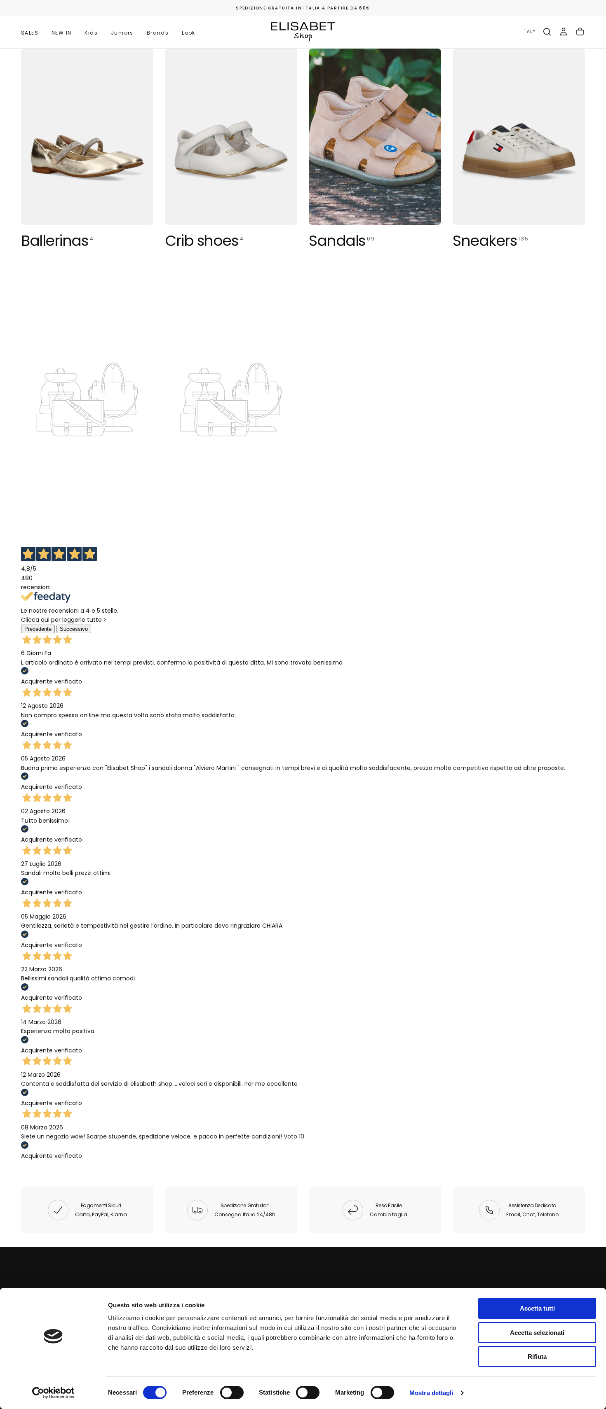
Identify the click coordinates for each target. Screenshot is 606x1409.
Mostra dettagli (431, 1392)
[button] (529, 32)
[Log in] (563, 31)
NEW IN (61, 32)
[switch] (232, 1392)
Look (188, 32)
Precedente (38, 629)
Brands (158, 32)
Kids (91, 32)
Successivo (74, 629)
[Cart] (580, 31)
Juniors (122, 32)
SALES (29, 32)
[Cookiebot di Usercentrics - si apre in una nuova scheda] (53, 1393)
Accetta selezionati (537, 1332)
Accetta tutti (537, 1308)
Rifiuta (537, 1356)
